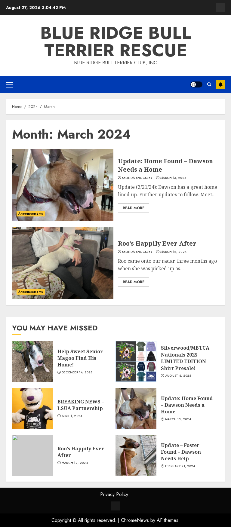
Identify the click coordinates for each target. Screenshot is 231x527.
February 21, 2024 (180, 466)
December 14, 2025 (77, 372)
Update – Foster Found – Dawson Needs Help (181, 452)
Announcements (30, 213)
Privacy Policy (114, 494)
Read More (133, 208)
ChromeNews (135, 520)
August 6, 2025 (178, 376)
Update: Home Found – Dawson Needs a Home (187, 405)
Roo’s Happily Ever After (157, 243)
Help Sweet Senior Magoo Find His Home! (80, 358)
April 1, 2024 (72, 416)
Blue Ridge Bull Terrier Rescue (115, 41)
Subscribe (220, 84)
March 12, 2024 (173, 252)
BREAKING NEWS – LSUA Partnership (80, 405)
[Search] (209, 84)
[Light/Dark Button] (196, 84)
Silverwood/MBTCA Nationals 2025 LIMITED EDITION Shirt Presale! (185, 358)
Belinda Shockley (137, 178)
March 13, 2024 (173, 178)
